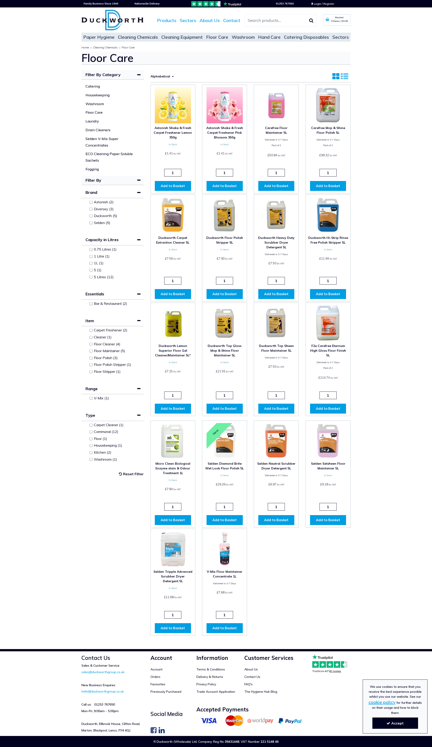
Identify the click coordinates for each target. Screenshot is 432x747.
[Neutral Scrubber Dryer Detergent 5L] (276, 440)
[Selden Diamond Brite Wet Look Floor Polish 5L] (225, 440)
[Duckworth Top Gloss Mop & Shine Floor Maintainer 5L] (225, 322)
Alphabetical (161, 76)
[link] (154, 730)
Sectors (188, 20)
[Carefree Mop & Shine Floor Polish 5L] (328, 105)
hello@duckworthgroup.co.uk (102, 691)
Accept (397, 723)
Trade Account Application (215, 692)
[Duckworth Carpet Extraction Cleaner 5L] (173, 214)
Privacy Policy (206, 684)
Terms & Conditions (210, 669)
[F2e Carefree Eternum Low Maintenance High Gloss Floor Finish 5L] (328, 322)
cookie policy (382, 702)
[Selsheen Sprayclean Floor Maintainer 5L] (328, 440)
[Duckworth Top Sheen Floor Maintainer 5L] (276, 322)
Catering (93, 86)
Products (166, 20)
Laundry (92, 121)
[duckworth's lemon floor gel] (173, 322)
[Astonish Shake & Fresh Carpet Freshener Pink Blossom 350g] (225, 105)
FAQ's (248, 684)
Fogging (92, 169)
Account (156, 669)
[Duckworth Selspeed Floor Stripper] (328, 214)
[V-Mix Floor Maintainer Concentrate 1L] (225, 548)
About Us (210, 20)
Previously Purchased (166, 692)
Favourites (158, 684)
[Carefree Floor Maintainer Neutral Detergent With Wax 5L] (276, 105)
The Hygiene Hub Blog (260, 692)
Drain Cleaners (98, 130)
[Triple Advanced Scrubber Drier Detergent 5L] (173, 548)
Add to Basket (173, 186)
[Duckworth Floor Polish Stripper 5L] (225, 214)
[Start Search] (311, 20)
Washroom (95, 104)
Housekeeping (98, 95)
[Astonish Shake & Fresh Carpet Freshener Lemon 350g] (173, 105)
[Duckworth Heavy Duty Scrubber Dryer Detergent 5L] (276, 214)
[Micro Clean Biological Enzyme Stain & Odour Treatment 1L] (173, 440)
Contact (231, 20)
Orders (155, 677)
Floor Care (94, 112)
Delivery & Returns (209, 677)
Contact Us (252, 677)
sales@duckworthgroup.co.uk (102, 672)
